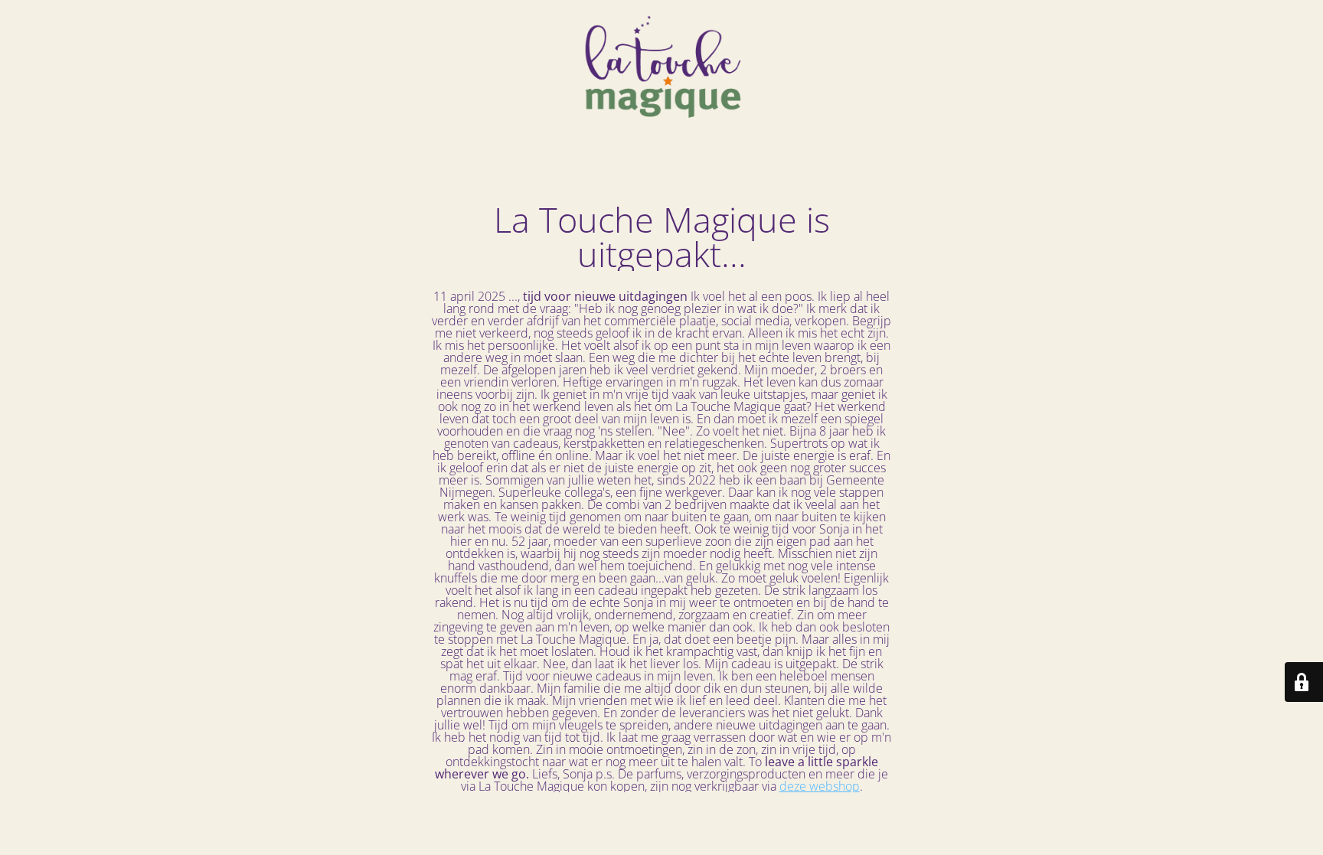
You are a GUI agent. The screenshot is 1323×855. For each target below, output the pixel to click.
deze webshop (819, 786)
